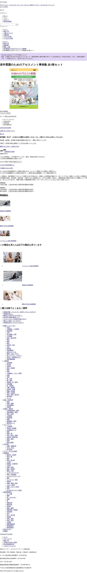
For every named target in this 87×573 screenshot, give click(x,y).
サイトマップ (7, 539)
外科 (8, 346)
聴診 (8, 339)
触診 (8, 341)
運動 (8, 495)
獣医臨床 (9, 417)
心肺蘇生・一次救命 (13, 329)
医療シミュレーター (9, 325)
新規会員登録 (7, 21)
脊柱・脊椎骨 (11, 368)
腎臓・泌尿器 (11, 391)
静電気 (9, 506)
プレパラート (7, 424)
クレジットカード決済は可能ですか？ (15, 319)
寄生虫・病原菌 (11, 428)
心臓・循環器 (11, 387)
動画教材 (6, 453)
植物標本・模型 (11, 421)
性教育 (9, 407)
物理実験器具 (7, 492)
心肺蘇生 (9, 416)
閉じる (2, 134)
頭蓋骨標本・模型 (12, 412)
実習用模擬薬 (11, 359)
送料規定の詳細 (9, 151)
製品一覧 (6, 31)
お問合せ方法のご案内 (10, 542)
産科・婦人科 (11, 460)
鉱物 (8, 440)
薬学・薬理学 (11, 469)
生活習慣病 (10, 405)
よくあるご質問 (8, 38)
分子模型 (6, 444)
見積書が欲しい (8, 313)
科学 (8, 488)
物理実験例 (10, 527)
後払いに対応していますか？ (12, 321)
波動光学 (9, 502)
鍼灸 (8, 478)
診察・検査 (10, 467)
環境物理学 (10, 525)
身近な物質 (10, 442)
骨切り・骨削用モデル (13, 357)
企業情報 (6, 35)
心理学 (9, 465)
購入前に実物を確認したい (11, 317)
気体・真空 (10, 520)
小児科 (9, 462)
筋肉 (8, 371)
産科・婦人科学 (11, 338)
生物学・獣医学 (8, 409)
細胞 (8, 419)
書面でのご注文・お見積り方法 (9, 146)
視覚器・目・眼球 (12, 382)
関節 (8, 370)
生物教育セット (11, 430)
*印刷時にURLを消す (6, 168)
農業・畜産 (10, 439)
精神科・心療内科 (12, 463)
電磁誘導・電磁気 (12, 510)
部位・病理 (10, 414)
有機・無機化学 (11, 446)
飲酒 (8, 401)
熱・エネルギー (11, 497)
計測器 (9, 522)
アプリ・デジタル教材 (10, 451)
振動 (8, 499)
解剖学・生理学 (11, 455)
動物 (8, 432)
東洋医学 (9, 396)
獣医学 (9, 481)
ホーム (5, 29)
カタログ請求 (7, 36)
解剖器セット (11, 423)
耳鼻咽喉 (9, 384)
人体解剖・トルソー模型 (14, 373)
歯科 (8, 458)
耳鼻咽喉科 (10, 350)
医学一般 (9, 456)
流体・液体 (10, 518)
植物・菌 (9, 433)
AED (8, 327)
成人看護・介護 (11, 334)
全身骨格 (9, 362)
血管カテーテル (11, 352)
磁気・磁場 (10, 508)
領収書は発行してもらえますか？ (13, 322)
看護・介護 (10, 471)
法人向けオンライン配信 (14, 490)
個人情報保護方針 (8, 544)
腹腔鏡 (9, 348)
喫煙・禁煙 (10, 403)
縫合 (8, 343)
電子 (8, 513)
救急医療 (9, 331)
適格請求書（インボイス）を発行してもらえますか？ (19, 312)
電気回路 (9, 511)
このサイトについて (9, 546)
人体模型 (6, 361)
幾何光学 (9, 504)
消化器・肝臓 (11, 389)
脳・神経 (9, 380)
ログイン (6, 19)
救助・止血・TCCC (13, 354)
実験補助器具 (11, 524)
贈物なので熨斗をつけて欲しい (12, 315)
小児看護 (9, 336)
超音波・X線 (11, 345)
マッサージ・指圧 (12, 479)
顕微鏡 (5, 531)
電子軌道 (9, 449)
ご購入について (8, 33)
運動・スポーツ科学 (13, 487)
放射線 (9, 517)
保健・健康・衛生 (12, 483)
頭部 (8, 377)
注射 (8, 332)
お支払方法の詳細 (5, 127)
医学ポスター (7, 529)
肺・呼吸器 (10, 385)
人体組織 (9, 426)
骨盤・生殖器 (11, 393)
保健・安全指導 (8, 400)
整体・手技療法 (11, 474)
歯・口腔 (9, 378)
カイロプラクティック (13, 476)
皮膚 (8, 375)
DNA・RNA (10, 448)
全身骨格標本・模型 (13, 410)
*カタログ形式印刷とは (7, 165)
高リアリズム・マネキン (14, 355)
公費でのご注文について (7, 131)
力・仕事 (9, 494)
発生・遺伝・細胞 (12, 435)
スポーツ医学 (11, 485)
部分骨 (9, 364)
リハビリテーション (13, 472)
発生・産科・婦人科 (13, 394)
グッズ (9, 398)
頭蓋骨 (9, 366)
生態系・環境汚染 (12, 437)
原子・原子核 (11, 515)
